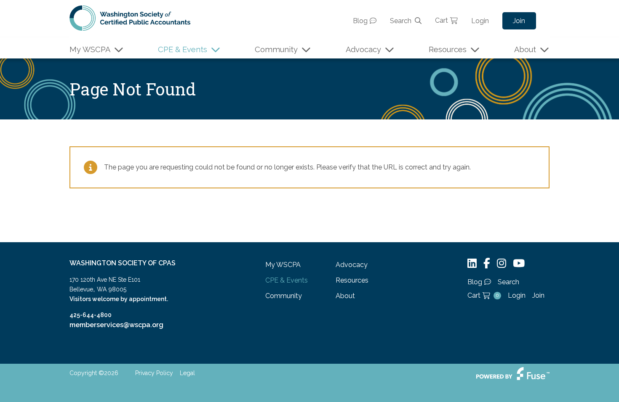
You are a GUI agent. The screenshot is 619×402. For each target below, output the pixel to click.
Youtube (519, 263)
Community (276, 49)
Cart (441, 20)
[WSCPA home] (129, 17)
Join (519, 21)
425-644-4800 (90, 315)
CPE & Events (182, 49)
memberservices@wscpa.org (116, 325)
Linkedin (472, 263)
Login (480, 21)
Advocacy (363, 49)
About (525, 49)
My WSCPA (89, 49)
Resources (448, 49)
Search (400, 21)
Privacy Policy (154, 373)
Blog (360, 21)
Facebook (486, 263)
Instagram (501, 263)
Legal (187, 373)
